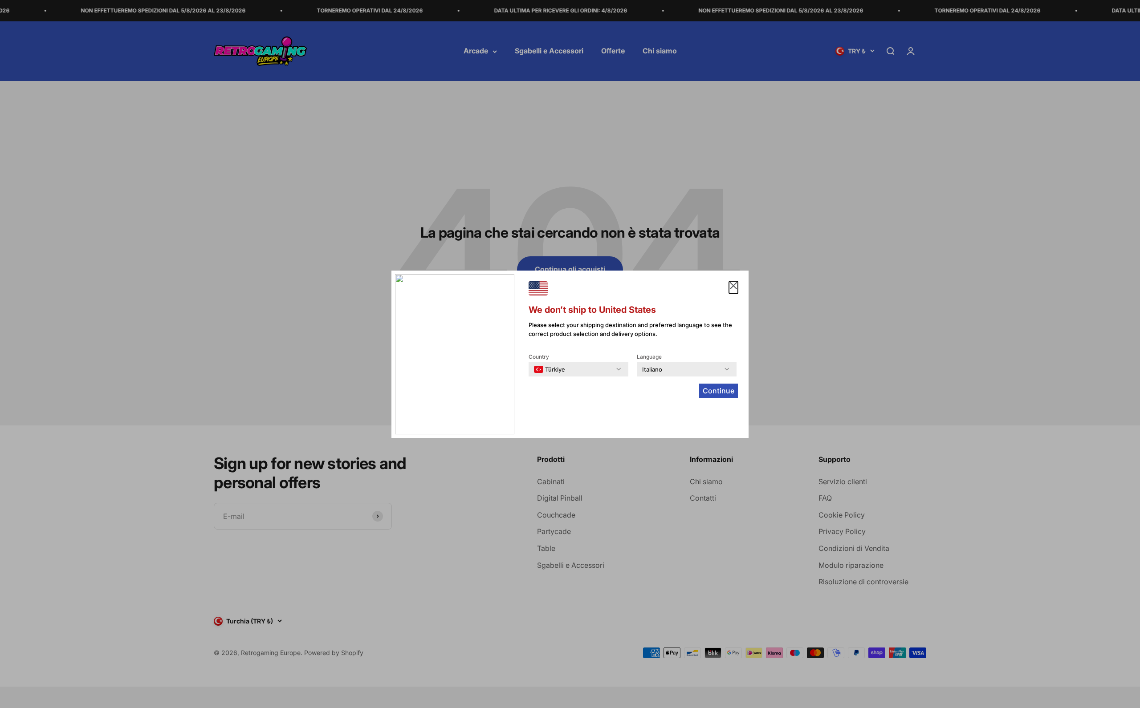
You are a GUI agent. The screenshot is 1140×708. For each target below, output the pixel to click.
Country (539, 356)
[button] (733, 287)
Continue (718, 390)
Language (649, 356)
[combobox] (549, 369)
